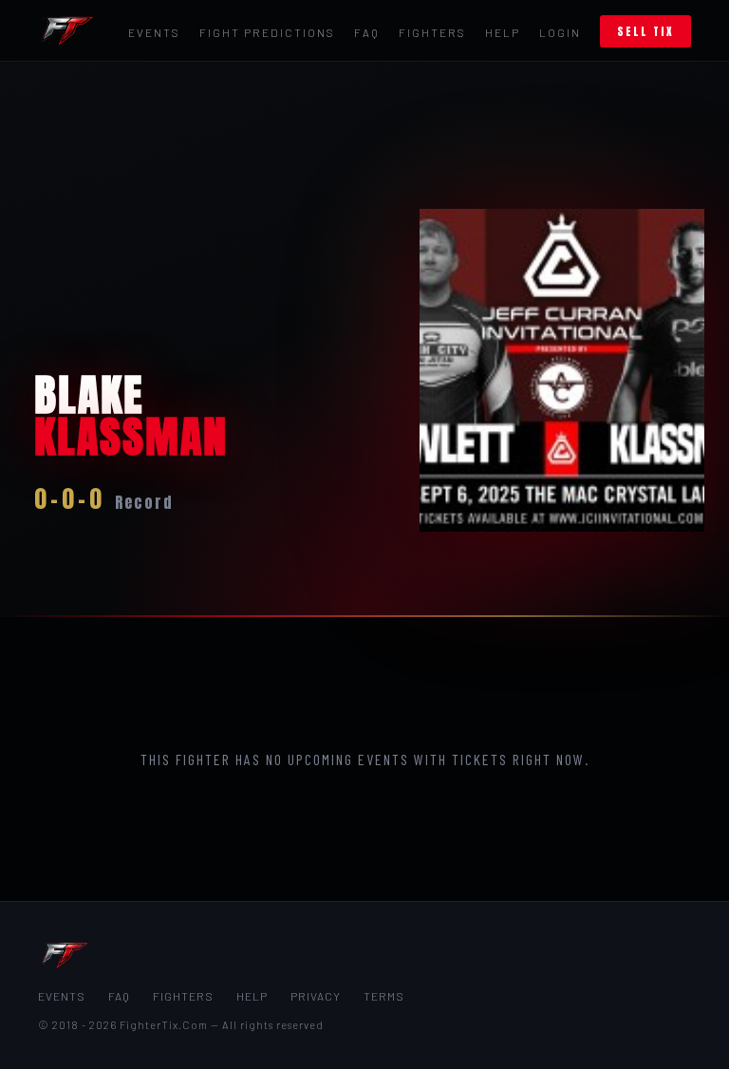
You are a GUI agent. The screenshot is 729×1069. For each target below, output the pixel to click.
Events (154, 32)
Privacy (315, 996)
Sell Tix (645, 31)
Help (502, 32)
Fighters (432, 32)
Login (560, 32)
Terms (384, 996)
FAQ (367, 32)
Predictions (267, 32)
